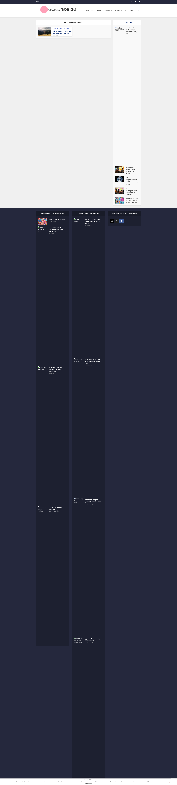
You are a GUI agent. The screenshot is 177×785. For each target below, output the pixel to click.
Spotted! (99, 10)
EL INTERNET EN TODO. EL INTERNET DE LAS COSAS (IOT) (93, 361)
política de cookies (127, 782)
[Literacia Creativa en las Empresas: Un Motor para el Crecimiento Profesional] (120, 200)
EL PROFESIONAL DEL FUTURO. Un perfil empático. (55, 369)
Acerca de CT (119, 10)
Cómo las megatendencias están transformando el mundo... (132, 181)
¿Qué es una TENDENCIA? (57, 220)
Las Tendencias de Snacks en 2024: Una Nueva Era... (56, 229)
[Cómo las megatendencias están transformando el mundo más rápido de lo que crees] (120, 179)
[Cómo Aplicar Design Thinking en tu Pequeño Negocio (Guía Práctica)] (120, 169)
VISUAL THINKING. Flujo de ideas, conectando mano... (92, 221)
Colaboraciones (40, 2)
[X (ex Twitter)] (117, 221)
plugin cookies (172, 783)
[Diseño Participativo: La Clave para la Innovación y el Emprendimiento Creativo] (120, 191)
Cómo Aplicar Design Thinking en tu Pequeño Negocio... (131, 170)
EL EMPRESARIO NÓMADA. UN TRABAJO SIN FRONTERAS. (62, 33)
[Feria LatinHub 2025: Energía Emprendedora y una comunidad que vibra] (120, 96)
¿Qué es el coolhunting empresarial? (92, 640)
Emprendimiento (57, 28)
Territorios (89, 10)
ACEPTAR (88, 783)
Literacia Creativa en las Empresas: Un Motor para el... (132, 200)
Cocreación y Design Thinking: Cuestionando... (56, 509)
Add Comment (89, 505)
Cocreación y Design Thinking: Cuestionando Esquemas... (93, 501)
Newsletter (108, 10)
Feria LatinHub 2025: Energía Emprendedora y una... (131, 30)
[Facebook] (121, 221)
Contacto (132, 10)
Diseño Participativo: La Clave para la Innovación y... (131, 191)
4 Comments (88, 225)
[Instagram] (112, 221)
